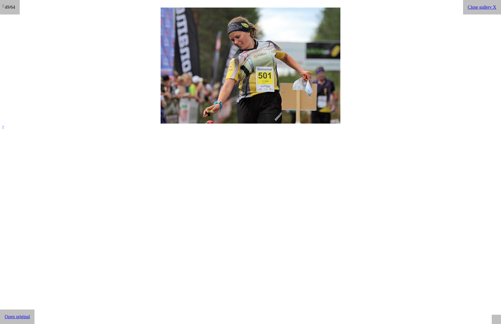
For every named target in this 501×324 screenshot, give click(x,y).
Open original (17, 316)
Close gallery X (482, 7)
